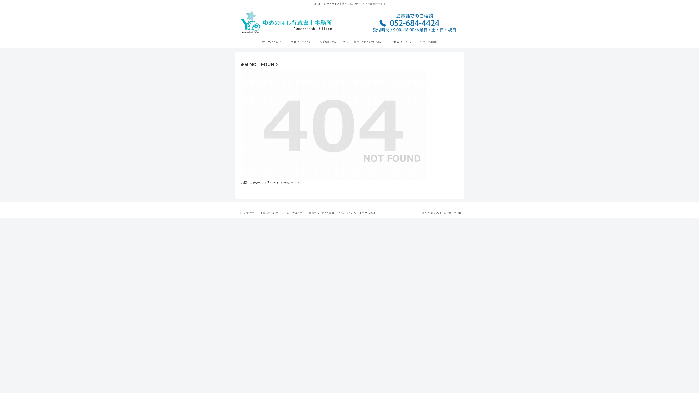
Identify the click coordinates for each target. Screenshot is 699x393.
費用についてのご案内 (321, 213)
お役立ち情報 (367, 213)
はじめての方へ (247, 213)
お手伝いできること (293, 213)
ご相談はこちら (347, 213)
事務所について (269, 213)
